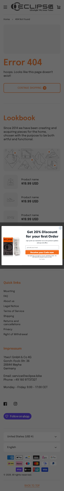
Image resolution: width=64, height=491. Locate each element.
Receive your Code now (42, 252)
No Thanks (42, 259)
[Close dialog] (60, 228)
